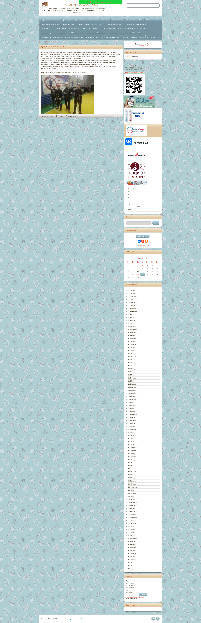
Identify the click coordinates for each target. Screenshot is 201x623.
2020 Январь (132, 369)
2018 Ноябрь (132, 335)
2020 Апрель (132, 378)
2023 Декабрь (132, 481)
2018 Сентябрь (132, 329)
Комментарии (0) (73, 116)
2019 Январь (132, 341)
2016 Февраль (132, 296)
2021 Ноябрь (132, 420)
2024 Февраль (132, 487)
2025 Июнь (131, 529)
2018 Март (131, 323)
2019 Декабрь (132, 366)
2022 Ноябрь (132, 454)
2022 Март (131, 432)
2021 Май (131, 408)
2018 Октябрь (132, 332)
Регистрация (140, 45)
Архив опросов (139, 597)
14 (128, 271)
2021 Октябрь (132, 417)
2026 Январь (132, 550)
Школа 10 (131, 189)
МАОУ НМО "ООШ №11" (81, 4)
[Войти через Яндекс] (142, 241)
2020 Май (131, 381)
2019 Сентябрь (132, 357)
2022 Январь (132, 426)
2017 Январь (132, 308)
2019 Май (131, 354)
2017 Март (131, 314)
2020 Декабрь (132, 393)
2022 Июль (131, 444)
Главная (41, 42)
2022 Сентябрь (132, 447)
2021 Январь (132, 396)
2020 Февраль (132, 372)
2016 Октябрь (132, 302)
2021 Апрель (132, 405)
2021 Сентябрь (132, 414)
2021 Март (131, 402)
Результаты (129, 597)
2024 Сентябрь (132, 502)
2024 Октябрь (132, 505)
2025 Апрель (132, 523)
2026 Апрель (132, 560)
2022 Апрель (132, 435)
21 (128, 274)
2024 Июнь (131, 499)
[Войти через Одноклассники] (146, 241)
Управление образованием (136, 204)
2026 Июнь (131, 566)
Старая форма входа (142, 245)
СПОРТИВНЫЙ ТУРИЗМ (54, 47)
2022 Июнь (131, 441)
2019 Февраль (132, 344)
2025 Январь (132, 514)
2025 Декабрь (132, 547)
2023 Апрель (132, 469)
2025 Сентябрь (132, 538)
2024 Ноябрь (132, 508)
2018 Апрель (132, 326)
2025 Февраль (132, 517)
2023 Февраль (132, 463)
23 (138, 274)
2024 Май (131, 496)
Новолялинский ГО (134, 207)
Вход (147, 45)
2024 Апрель (132, 493)
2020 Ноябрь (132, 390)
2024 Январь (132, 484)
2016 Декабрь (132, 305)
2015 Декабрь (132, 293)
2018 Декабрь (132, 338)
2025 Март (131, 520)
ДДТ (129, 210)
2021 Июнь (131, 411)
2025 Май (131, 526)
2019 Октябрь (132, 360)
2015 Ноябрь (132, 290)
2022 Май (131, 438)
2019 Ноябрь (132, 363)
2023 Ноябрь (132, 478)
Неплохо (131, 587)
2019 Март (131, 348)
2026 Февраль (132, 553)
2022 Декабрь (132, 457)
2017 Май (131, 317)
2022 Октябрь (132, 451)
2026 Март (131, 557)
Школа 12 (131, 192)
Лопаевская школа (134, 201)
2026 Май (131, 563)
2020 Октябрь (132, 387)
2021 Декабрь (132, 423)
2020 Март (131, 375)
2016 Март (131, 299)
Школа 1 (130, 198)
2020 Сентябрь (132, 384)
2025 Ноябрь (132, 544)
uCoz (82, 619)
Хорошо (130, 585)
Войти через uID (143, 236)
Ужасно (130, 592)
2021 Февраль (132, 399)
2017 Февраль (132, 311)
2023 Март (131, 466)
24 (142, 274)
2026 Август (132, 569)
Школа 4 (130, 195)
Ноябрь (52, 42)
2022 (47, 42)
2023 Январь (132, 460)
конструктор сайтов (72, 619)
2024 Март (131, 490)
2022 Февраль (132, 429)
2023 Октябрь (132, 475)
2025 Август (132, 535)
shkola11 (51, 116)
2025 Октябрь (132, 541)
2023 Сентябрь (132, 472)
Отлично (131, 583)
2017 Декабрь (132, 320)
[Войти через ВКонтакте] (139, 241)
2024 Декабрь (132, 511)
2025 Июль (131, 532)
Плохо (130, 590)
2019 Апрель (132, 351)
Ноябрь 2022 (142, 258)
